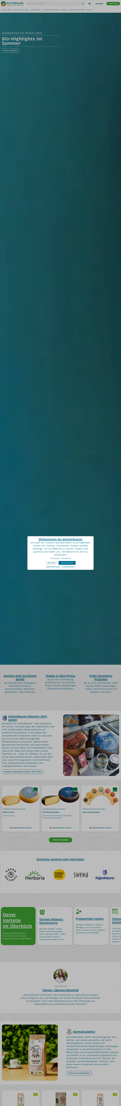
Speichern (51, 563)
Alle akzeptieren (67, 563)
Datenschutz (53, 566)
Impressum (68, 566)
